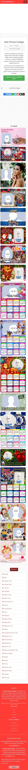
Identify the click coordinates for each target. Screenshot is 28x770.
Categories (14, 717)
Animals (5, 574)
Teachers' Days (7, 667)
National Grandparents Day (10, 650)
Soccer (5, 664)
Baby (5, 577)
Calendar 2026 (7, 584)
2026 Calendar (14, 722)
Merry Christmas (7, 639)
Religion (5, 657)
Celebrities (6, 591)
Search (14, 569)
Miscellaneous (7, 643)
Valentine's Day (7, 670)
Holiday (5, 629)
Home (11, 45)
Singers (16, 45)
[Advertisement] (14, 18)
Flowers (5, 605)
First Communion (8, 601)
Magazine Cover (7, 636)
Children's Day (7, 595)
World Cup (6, 677)
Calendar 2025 (7, 581)
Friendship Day (7, 608)
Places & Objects (8, 653)
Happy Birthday (7, 619)
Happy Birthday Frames (14, 730)
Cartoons (6, 588)
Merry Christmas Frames (14, 725)
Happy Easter (7, 622)
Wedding (6, 674)
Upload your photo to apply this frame (14, 78)
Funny (5, 612)
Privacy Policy (14, 714)
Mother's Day (7, 646)
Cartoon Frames (14, 728)
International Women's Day (10, 633)
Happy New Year (7, 626)
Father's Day (6, 598)
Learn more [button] (5, 763)
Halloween (6, 615)
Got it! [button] (14, 767)
